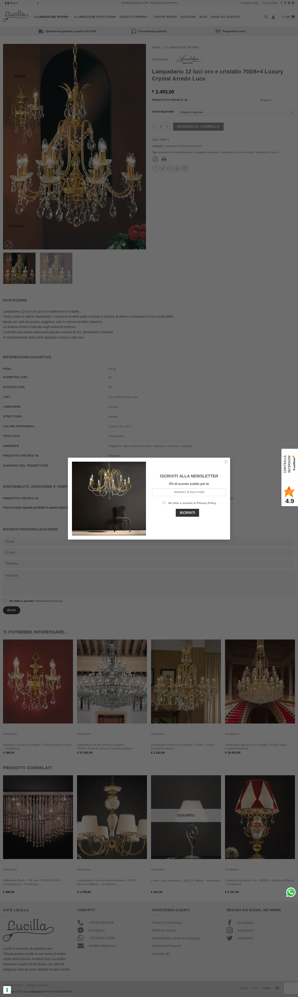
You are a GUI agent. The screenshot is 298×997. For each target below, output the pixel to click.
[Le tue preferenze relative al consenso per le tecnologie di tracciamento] (7, 990)
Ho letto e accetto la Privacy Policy (192, 503)
